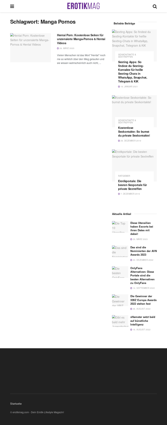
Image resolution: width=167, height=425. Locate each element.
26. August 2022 (141, 308)
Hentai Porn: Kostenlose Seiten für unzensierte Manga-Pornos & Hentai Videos (81, 39)
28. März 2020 (66, 48)
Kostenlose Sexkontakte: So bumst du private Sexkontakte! (134, 131)
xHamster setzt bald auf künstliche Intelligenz (142, 320)
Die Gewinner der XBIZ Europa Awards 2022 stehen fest (143, 299)
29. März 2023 (140, 239)
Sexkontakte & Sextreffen (127, 55)
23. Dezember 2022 (142, 260)
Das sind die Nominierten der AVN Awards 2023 (143, 250)
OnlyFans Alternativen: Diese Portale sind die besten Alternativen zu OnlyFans (142, 275)
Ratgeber (124, 176)
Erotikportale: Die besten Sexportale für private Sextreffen (132, 185)
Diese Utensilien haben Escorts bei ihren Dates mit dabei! (141, 228)
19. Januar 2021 (129, 86)
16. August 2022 (141, 329)
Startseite (16, 403)
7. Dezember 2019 (130, 193)
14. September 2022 (143, 288)
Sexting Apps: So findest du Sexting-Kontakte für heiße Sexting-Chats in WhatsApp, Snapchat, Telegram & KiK (132, 71)
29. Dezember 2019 (130, 140)
